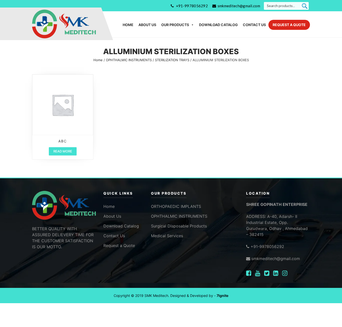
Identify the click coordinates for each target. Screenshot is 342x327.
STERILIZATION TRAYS (172, 60)
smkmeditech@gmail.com (239, 6)
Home (128, 25)
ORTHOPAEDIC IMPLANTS (176, 206)
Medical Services (167, 235)
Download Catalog (218, 25)
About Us (147, 25)
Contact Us (254, 25)
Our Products (175, 25)
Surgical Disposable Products (179, 225)
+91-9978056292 (192, 6)
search (304, 6)
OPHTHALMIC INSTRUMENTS (129, 60)
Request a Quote (289, 25)
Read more (62, 151)
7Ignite (222, 295)
